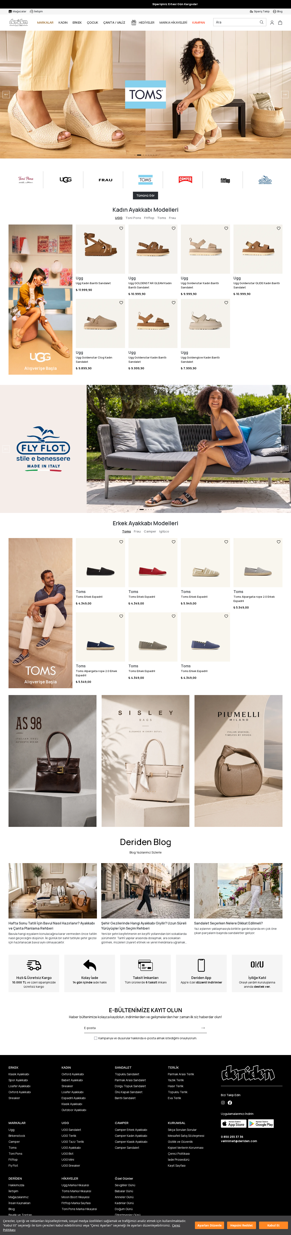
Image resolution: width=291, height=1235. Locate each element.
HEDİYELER (146, 22)
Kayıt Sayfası (177, 1165)
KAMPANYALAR (203, 22)
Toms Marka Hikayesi (76, 1191)
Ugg (11, 1130)
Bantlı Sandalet (125, 1098)
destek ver (262, 987)
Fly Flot (13, 1165)
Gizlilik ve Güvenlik (180, 1142)
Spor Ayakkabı (18, 1080)
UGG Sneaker (71, 1165)
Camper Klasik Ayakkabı (131, 1142)
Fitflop (149, 218)
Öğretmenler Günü (128, 1215)
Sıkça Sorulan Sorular (182, 1130)
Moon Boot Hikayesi (75, 1197)
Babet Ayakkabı (72, 1080)
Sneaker (14, 1098)
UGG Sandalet (71, 1130)
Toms (161, 218)
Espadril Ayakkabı (74, 1098)
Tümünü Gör (145, 195)
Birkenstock (17, 1136)
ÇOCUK (92, 22)
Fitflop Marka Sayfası (76, 1203)
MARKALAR (45, 22)
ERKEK (77, 22)
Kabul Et (273, 1225)
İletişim (13, 1191)
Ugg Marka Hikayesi (75, 1185)
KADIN (63, 22)
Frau (172, 218)
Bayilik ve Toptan (20, 1215)
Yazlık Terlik (176, 1080)
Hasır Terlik (175, 1086)
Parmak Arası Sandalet (130, 1080)
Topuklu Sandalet (127, 1074)
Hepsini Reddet (241, 1225)
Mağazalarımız (19, 1197)
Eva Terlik (174, 1098)
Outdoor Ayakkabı (74, 1110)
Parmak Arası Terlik (181, 1074)
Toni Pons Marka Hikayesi (79, 1209)
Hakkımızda (16, 1185)
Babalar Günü (124, 1191)
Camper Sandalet (127, 1148)
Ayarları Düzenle (209, 1225)
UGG (118, 218)
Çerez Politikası (179, 1154)
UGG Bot (67, 1154)
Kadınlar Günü (124, 1203)
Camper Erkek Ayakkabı (131, 1130)
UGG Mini (68, 1159)
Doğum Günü (124, 1209)
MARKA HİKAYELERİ (173, 22)
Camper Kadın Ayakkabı (131, 1136)
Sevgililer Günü (125, 1185)
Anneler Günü (124, 1197)
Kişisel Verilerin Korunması (185, 1148)
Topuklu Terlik (177, 1092)
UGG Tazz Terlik (73, 1142)
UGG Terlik (69, 1136)
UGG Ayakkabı (71, 1148)
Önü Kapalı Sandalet (129, 1092)
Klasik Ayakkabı (19, 1074)
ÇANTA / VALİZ (114, 22)
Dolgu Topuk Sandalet (130, 1086)
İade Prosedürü (178, 1159)
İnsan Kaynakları (19, 1203)
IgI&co (164, 531)
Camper (150, 531)
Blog (12, 1209)
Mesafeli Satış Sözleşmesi (186, 1136)
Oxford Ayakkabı (20, 1092)
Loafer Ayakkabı (19, 1086)
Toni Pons (133, 218)
